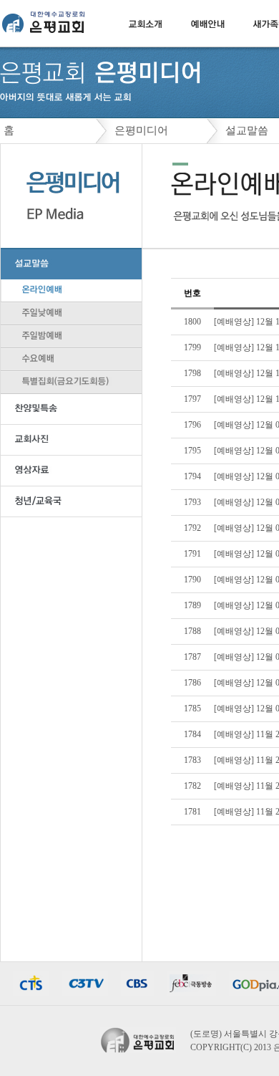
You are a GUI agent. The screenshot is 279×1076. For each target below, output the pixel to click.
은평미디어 (141, 130)
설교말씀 (246, 130)
